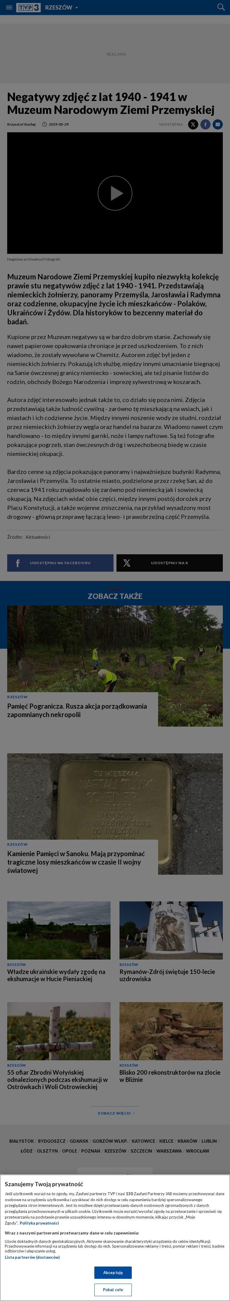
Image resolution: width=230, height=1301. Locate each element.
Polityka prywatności (39, 1223)
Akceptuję (113, 1272)
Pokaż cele (113, 1289)
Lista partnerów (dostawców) (32, 1257)
